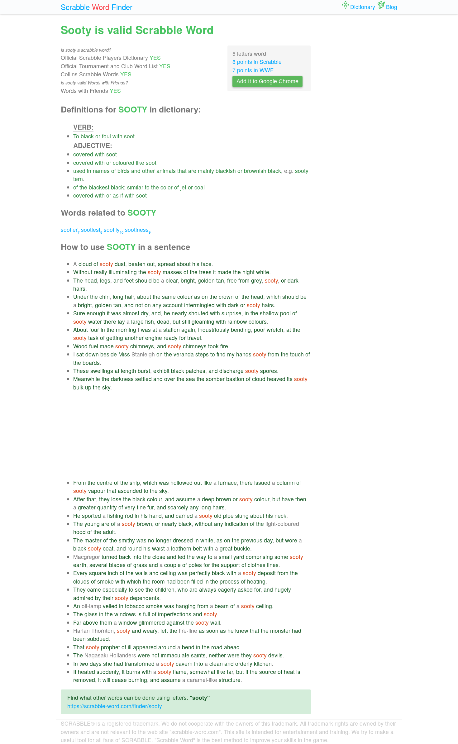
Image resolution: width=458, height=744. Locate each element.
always (207, 589)
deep (208, 499)
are (192, 170)
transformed (140, 663)
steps (202, 354)
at (154, 329)
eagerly (227, 589)
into (136, 556)
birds (123, 170)
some (281, 556)
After (79, 499)
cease (119, 680)
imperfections (174, 614)
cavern (184, 663)
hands (243, 354)
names (101, 170)
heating (256, 581)
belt (197, 548)
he (167, 313)
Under (80, 296)
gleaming (203, 321)
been (183, 581)
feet (129, 280)
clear (172, 280)
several (98, 565)
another (134, 337)
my (231, 354)
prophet (110, 647)
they (104, 499)
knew (241, 630)
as (116, 195)
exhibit (161, 370)
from (244, 280)
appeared (145, 647)
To (76, 136)
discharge (231, 370)
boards (91, 362)
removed (84, 680)
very (130, 507)
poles (195, 565)
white (262, 272)
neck (280, 515)
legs (105, 280)
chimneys (142, 346)
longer (163, 540)
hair (129, 296)
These (81, 370)
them (106, 622)
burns (133, 671)
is (139, 614)
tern (78, 179)
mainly (206, 170)
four (94, 329)
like (140, 162)
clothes (256, 565)
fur (150, 507)
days (96, 663)
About (80, 329)
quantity (107, 507)
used (79, 170)
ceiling (168, 573)
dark (293, 280)
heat (289, 671)
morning (126, 329)
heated (86, 671)
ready (171, 337)
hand (155, 515)
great (226, 548)
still (186, 321)
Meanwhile (86, 379)
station (171, 329)
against (175, 622)
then (300, 499)
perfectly (199, 573)
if (121, 195)
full (146, 614)
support (230, 565)
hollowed (181, 482)
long (118, 296)
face (206, 264)
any (156, 305)
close (158, 556)
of (113, 170)
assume (186, 499)
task (93, 337)
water (95, 321)
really (100, 272)
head (90, 280)
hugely (282, 589)
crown (226, 296)
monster (280, 630)
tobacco (135, 606)
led (181, 556)
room (158, 581)
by (98, 598)
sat (80, 354)
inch (113, 573)
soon (212, 630)
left (164, 630)
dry (144, 313)
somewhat (202, 671)
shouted (198, 313)
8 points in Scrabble (257, 61)
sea (190, 379)
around (167, 647)
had (171, 581)
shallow (269, 313)
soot (129, 136)
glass (91, 614)
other (148, 170)
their (108, 598)
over (169, 379)
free (232, 280)
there (109, 321)
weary (150, 630)
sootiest (91, 229)
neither (217, 655)
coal (199, 187)
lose (116, 499)
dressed (183, 540)
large (137, 321)
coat (108, 548)
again (188, 329)
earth (79, 565)
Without (82, 272)
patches (195, 370)
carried (184, 515)
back (125, 556)
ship (135, 482)
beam (222, 606)
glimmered (152, 622)
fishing (115, 515)
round (134, 548)
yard (238, 556)
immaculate (175, 655)
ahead (232, 647)
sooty (301, 170)
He (76, 515)
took (213, 346)
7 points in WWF (253, 70)
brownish (255, 170)
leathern (181, 548)
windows (125, 614)
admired (83, 598)
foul (106, 136)
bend (188, 647)
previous (251, 540)
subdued (98, 638)
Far (77, 622)
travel (194, 337)
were (144, 655)
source (267, 671)
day (268, 540)
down (92, 354)
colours (258, 321)
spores (268, 370)
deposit (267, 573)
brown (223, 499)
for (182, 337)
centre (104, 482)
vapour (96, 490)
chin (104, 296)
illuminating (123, 272)
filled (197, 581)
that (182, 170)
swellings (101, 370)
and (136, 170)
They (79, 589)
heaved (276, 379)
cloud (85, 264)
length (128, 370)
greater (87, 507)
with (117, 136)
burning (137, 680)
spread (166, 264)
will (106, 680)
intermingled (199, 305)
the (83, 187)
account (173, 305)
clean (216, 663)
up (88, 387)
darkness (122, 379)
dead (163, 321)
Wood (80, 346)
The (78, 280)
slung (242, 515)
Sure (79, 313)
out (151, 264)
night (248, 272)
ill (129, 647)
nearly (179, 313)
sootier (70, 229)
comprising (259, 556)
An (76, 606)
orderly (243, 663)
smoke (105, 581)
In (75, 663)
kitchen (263, 663)
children (164, 589)
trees (205, 272)
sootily (113, 229)
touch (297, 354)
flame (180, 671)
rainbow (237, 321)
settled (143, 379)
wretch (275, 329)
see (139, 589)
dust (120, 264)
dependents (144, 598)
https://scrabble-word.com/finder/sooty (114, 706)
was (116, 313)
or (97, 136)
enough (96, 313)
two (83, 663)
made (224, 272)
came (94, 589)
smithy (127, 540)
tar (230, 671)
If (74, 671)
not (139, 305)
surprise (231, 313)
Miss (124, 354)
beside (108, 354)
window (127, 622)
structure (230, 680)
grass (140, 565)
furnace (227, 482)
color (166, 187)
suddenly (108, 671)
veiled (110, 606)
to (147, 187)
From (79, 482)
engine (153, 337)
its (290, 379)
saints (198, 655)
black (87, 136)
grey (256, 280)
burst (144, 370)
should (143, 280)
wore (291, 540)
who (183, 589)
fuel (93, 346)
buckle (242, 548)
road (216, 647)
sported (91, 515)
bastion (235, 379)
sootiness (137, 229)
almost (131, 313)
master (93, 540)
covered (83, 154)
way (201, 556)
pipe (228, 515)
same (169, 296)
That (78, 647)
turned (109, 556)
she (107, 663)
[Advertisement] (192, 435)
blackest (99, 187)
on (205, 296)
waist (158, 548)
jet (183, 187)
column (286, 482)
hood (79, 532)
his (195, 264)
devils (275, 655)
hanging (186, 606)
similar (135, 187)
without (203, 523)
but (176, 321)
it (214, 272)
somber (215, 379)
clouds (81, 581)
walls (141, 573)
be (156, 280)
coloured (123, 162)
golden (206, 280)
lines (273, 565)
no (151, 540)
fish (149, 321)
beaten (137, 264)
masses (172, 272)
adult (109, 532)
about (184, 264)
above (90, 622)
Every (80, 573)
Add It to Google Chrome (267, 81)
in (89, 170)
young (92, 523)
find (221, 354)
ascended (130, 490)
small (225, 556)
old (218, 515)
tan (220, 280)
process (229, 581)
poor (259, 329)
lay (121, 321)
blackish (226, 170)
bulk (78, 387)
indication (236, 523)
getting (114, 337)
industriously (213, 329)
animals (166, 170)
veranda (184, 354)
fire (224, 346)
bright (188, 280)
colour (185, 296)
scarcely (178, 507)
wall (215, 622)
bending (241, 329)
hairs (79, 288)
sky (106, 387)
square (97, 573)
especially (115, 589)
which (273, 296)
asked (245, 589)
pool (285, 313)
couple (172, 565)
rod (129, 515)
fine (141, 507)
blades (117, 565)
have (288, 499)
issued (262, 482)
